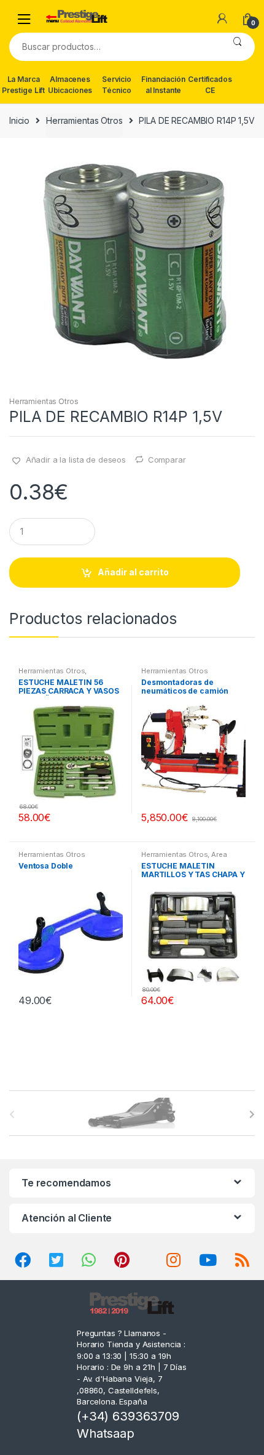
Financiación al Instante (163, 85)
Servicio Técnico (116, 85)
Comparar (167, 459)
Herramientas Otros (84, 120)
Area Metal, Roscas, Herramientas (190, 858)
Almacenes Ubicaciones (70, 85)
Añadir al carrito (133, 572)
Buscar (237, 47)
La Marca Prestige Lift (23, 85)
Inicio (19, 120)
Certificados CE (209, 85)
